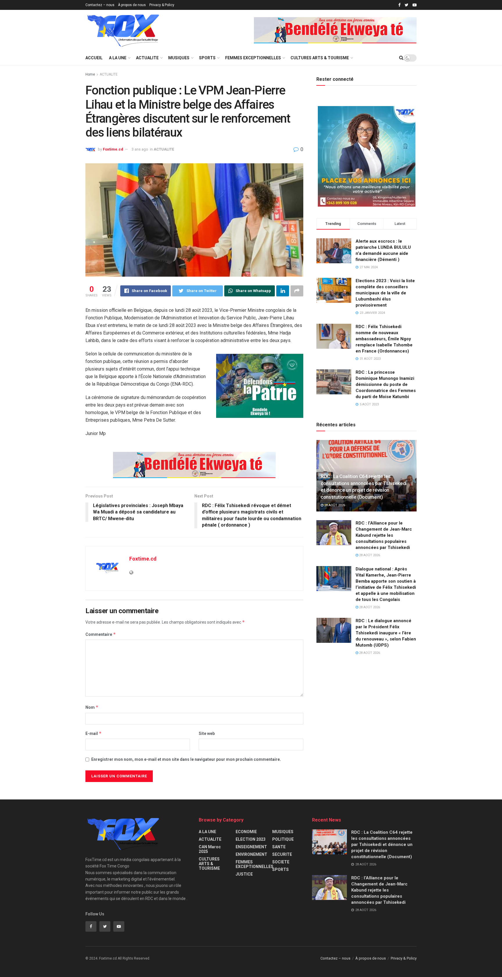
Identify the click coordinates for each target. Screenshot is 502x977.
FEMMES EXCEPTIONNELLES (253, 58)
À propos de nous (132, 5)
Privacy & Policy (161, 5)
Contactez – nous (99, 5)
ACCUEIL (94, 58)
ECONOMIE (246, 831)
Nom (91, 707)
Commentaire (100, 634)
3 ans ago (140, 149)
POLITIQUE (283, 839)
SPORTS (207, 58)
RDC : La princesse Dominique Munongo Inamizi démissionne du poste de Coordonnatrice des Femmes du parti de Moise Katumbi (386, 384)
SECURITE (282, 854)
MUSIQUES (178, 58)
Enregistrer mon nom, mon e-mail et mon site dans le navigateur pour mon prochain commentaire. (186, 759)
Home (90, 74)
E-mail (93, 733)
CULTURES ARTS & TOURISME (320, 58)
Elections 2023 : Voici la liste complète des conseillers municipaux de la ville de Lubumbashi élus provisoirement (385, 293)
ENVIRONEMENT (251, 854)
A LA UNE (117, 58)
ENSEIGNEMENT (251, 846)
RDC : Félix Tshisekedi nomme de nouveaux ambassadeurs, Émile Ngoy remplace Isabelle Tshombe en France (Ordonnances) (384, 339)
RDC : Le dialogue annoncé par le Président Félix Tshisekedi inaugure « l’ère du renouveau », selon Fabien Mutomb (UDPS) (386, 633)
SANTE (279, 846)
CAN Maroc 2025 (210, 849)
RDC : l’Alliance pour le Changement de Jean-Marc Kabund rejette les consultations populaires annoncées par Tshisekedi (384, 535)
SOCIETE (280, 862)
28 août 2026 (334, 505)
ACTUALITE (147, 58)
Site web (207, 733)
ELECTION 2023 (251, 839)
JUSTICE (244, 874)
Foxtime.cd (113, 149)
